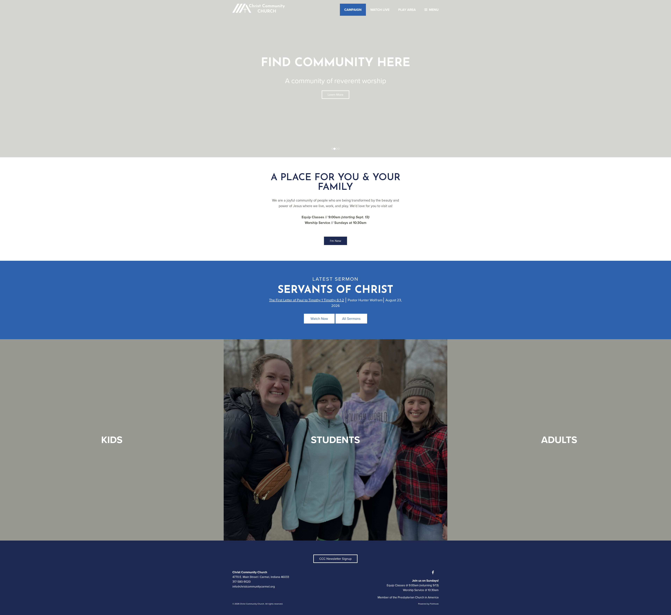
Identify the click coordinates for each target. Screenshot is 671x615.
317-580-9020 (241, 582)
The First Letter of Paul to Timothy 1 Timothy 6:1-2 (306, 300)
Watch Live (379, 9)
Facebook (433, 572)
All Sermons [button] (351, 318)
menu (434, 9)
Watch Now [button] (319, 318)
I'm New (335, 241)
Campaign (353, 9)
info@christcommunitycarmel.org (253, 586)
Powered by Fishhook (428, 603)
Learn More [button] (335, 94)
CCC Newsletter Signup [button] (335, 558)
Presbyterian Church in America (418, 597)
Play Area (407, 9)
